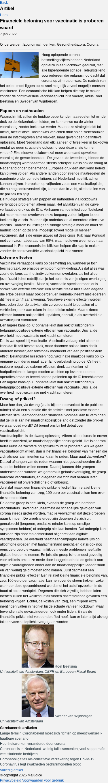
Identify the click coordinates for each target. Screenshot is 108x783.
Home (5, 15)
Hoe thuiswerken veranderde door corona (32, 744)
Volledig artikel (11, 770)
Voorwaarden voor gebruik (43, 780)
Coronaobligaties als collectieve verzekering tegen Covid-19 (47, 759)
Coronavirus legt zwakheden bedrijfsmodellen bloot (40, 764)
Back (4, 3)
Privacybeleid (10, 780)
